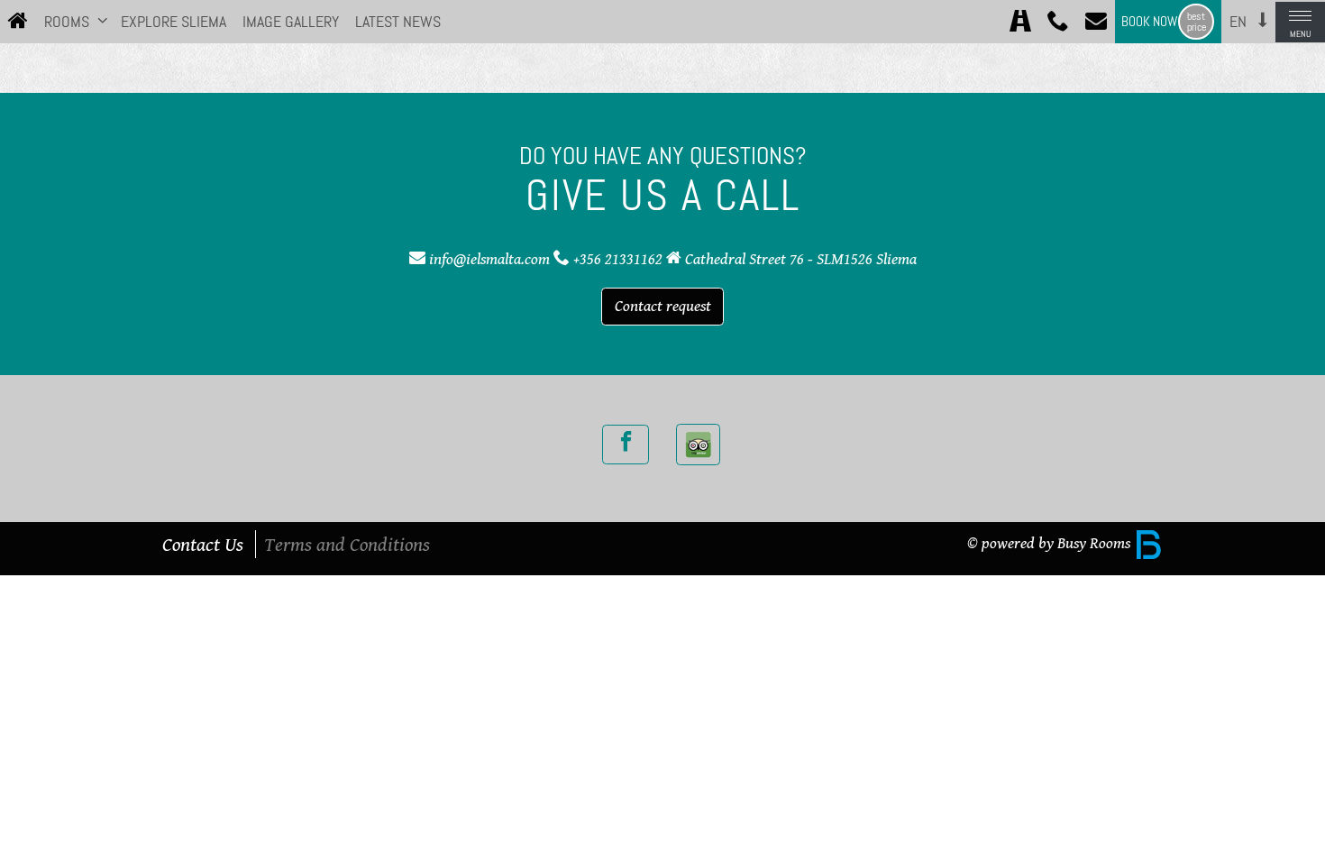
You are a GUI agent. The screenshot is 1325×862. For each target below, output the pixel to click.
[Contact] (1096, 22)
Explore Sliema (173, 21)
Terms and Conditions (347, 544)
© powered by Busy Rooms (1050, 543)
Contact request (663, 305)
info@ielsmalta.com (489, 259)
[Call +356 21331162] (1058, 22)
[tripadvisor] (698, 444)
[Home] (18, 22)
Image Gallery (290, 21)
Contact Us (202, 544)
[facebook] (625, 445)
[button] (102, 20)
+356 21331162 (617, 259)
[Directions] (1020, 22)
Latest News (398, 21)
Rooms (66, 21)
